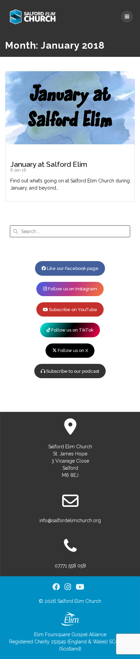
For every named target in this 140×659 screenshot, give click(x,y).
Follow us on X (72, 350)
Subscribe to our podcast (72, 371)
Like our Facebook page (72, 268)
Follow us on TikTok (71, 330)
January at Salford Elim (48, 164)
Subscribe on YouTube (72, 309)
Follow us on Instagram (72, 288)
